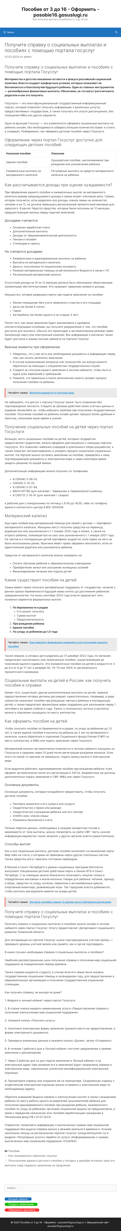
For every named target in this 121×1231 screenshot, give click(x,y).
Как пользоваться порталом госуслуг (32, 1155)
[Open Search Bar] (116, 32)
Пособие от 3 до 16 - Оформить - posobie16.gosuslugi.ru (60, 12)
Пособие (14, 1151)
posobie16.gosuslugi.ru (60, 1226)
